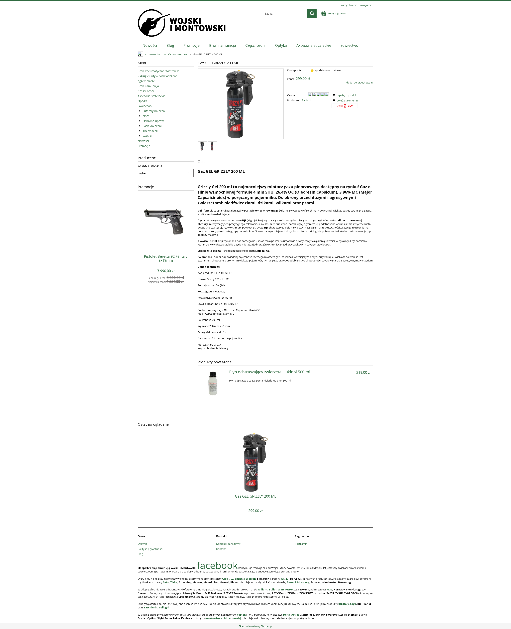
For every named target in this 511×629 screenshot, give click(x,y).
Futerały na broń (154, 111)
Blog (140, 554)
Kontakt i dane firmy (228, 544)
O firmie (142, 544)
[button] (344, 95)
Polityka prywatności (150, 549)
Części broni (146, 91)
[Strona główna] (182, 22)
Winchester (285, 589)
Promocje (144, 146)
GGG (329, 589)
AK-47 (284, 578)
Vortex (241, 614)
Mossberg (303, 582)
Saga (353, 604)
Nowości (143, 141)
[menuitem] (150, 45)
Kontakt (221, 549)
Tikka (173, 582)
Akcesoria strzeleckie (151, 96)
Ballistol (306, 100)
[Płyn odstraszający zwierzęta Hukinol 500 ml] (213, 383)
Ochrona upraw (153, 121)
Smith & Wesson (245, 578)
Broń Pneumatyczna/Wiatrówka (158, 71)
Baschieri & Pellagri (156, 607)
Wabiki (147, 136)
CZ (232, 578)
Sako (166, 582)
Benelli (291, 582)
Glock (225, 578)
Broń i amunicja (148, 86)
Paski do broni (152, 126)
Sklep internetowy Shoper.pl (255, 626)
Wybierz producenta (150, 165)
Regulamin (301, 544)
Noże (146, 116)
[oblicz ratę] (344, 107)
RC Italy (344, 604)
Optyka (142, 101)
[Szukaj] (312, 13)
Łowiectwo (145, 106)
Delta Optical (291, 614)
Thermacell (150, 131)
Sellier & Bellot (267, 589)
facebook (217, 565)
